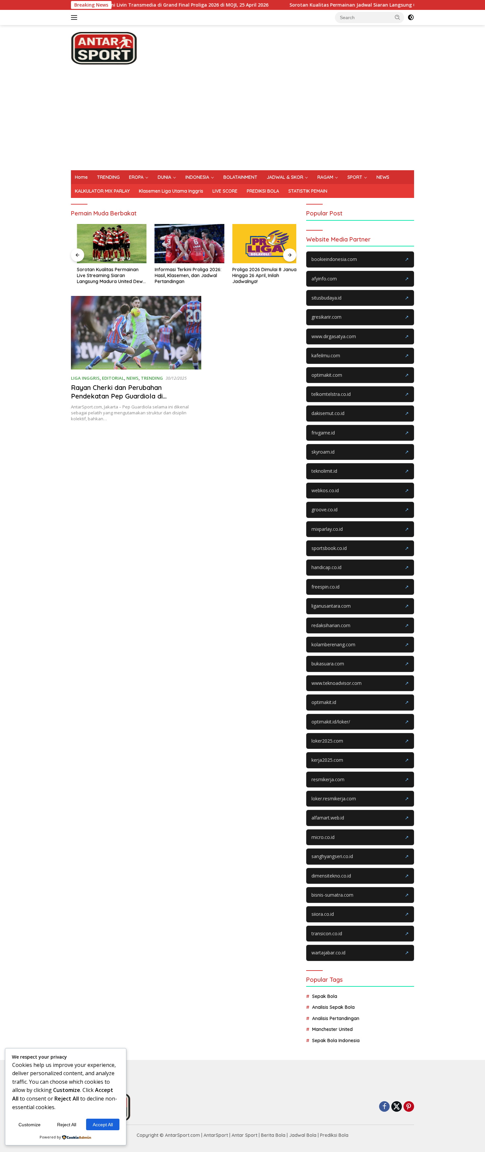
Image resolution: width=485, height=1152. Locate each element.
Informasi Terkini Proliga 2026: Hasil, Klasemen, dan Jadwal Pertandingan (182, 275)
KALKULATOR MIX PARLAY (102, 191)
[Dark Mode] (410, 17)
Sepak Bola (324, 996)
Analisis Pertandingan (335, 1018)
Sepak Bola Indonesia (336, 1040)
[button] (397, 17)
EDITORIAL (113, 378)
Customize (29, 1124)
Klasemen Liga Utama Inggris (171, 191)
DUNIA (164, 177)
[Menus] (75, 17)
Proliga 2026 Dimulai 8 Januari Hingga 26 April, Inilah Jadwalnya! (260, 275)
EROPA (136, 177)
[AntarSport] (104, 48)
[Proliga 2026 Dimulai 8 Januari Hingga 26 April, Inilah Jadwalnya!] (261, 243)
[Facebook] (384, 1107)
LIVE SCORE (225, 191)
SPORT (354, 177)
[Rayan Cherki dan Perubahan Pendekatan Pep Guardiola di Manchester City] (136, 332)
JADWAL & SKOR (285, 177)
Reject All (66, 1124)
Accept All (103, 1124)
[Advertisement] (242, 121)
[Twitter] (396, 1107)
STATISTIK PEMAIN (307, 191)
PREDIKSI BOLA (263, 191)
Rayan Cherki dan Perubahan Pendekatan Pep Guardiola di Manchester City (117, 396)
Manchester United (332, 1029)
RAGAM (325, 177)
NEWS (382, 177)
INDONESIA (197, 177)
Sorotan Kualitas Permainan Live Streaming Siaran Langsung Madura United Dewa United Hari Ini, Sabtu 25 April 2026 (105, 276)
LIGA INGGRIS (85, 378)
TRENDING (108, 177)
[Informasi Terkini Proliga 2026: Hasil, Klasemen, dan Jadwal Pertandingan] (184, 243)
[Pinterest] (409, 1107)
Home (81, 177)
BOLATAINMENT (240, 177)
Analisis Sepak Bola (333, 1007)
